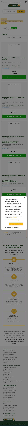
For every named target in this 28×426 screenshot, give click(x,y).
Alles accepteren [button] (16, 224)
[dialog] (14, 213)
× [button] (24, 197)
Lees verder (14, 217)
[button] (14, 220)
